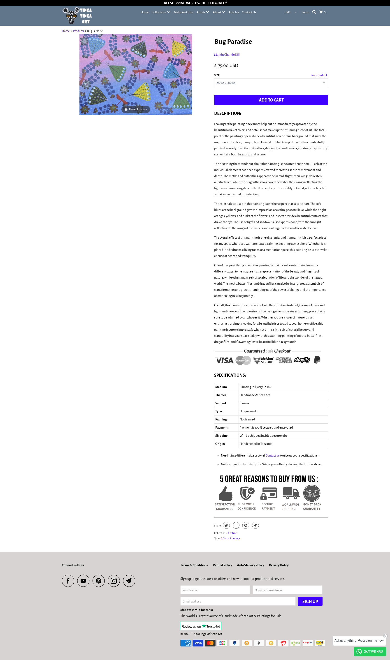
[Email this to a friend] (255, 525)
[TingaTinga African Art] (85, 16)
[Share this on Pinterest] (245, 525)
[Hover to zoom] (135, 74)
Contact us (273, 455)
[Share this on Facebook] (235, 525)
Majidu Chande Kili (227, 54)
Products (78, 31)
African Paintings (230, 538)
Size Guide (318, 75)
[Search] (314, 12)
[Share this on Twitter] (226, 525)
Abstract (232, 533)
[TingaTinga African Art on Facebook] (69, 581)
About (217, 12)
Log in (305, 12)
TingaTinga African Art (206, 634)
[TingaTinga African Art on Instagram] (115, 581)
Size (217, 75)
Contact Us (249, 12)
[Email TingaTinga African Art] (130, 581)
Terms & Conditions (194, 565)
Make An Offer (183, 12)
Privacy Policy (279, 565)
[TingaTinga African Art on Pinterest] (100, 581)
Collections (159, 12)
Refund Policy (222, 565)
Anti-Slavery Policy (250, 565)
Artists (201, 12)
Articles (234, 12)
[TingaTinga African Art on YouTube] (84, 581)
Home (145, 12)
